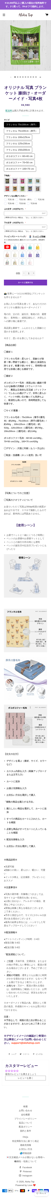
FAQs (25, 1137)
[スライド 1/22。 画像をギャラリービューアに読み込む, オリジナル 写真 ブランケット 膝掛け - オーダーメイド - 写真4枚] (15, 77)
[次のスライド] (40, 77)
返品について (25, 1123)
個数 (18, 273)
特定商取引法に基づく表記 (25, 1141)
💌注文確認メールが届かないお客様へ (25, 1157)
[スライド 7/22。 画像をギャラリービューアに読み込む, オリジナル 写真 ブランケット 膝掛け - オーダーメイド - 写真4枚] (30, 77)
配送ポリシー (25, 1127)
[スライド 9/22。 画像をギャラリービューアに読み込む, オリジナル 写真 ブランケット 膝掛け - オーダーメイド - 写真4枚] (36, 77)
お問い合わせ (25, 1110)
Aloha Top (29, 1181)
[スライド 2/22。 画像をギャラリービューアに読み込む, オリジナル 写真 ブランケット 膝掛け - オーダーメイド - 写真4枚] (17, 77)
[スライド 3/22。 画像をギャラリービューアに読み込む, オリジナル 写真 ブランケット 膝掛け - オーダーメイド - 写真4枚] (20, 77)
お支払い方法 (25, 1149)
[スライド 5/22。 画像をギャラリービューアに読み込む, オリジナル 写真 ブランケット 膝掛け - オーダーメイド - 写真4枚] (25, 77)
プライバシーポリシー (25, 1119)
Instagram (27, 1175)
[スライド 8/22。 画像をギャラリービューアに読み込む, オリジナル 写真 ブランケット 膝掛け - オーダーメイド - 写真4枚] (33, 77)
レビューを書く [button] (25, 1078)
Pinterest (27, 1171)
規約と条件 (25, 1131)
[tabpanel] (25, 45)
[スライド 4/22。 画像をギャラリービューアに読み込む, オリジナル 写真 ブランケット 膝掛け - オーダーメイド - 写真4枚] (23, 77)
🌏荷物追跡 (25, 1153)
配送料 (8, 110)
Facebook (27, 1167)
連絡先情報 (25, 1145)
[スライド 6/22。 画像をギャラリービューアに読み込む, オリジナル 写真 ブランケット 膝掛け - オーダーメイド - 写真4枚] (28, 77)
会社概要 (25, 1114)
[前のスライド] (11, 77)
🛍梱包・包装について (25, 1161)
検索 (25, 1106)
